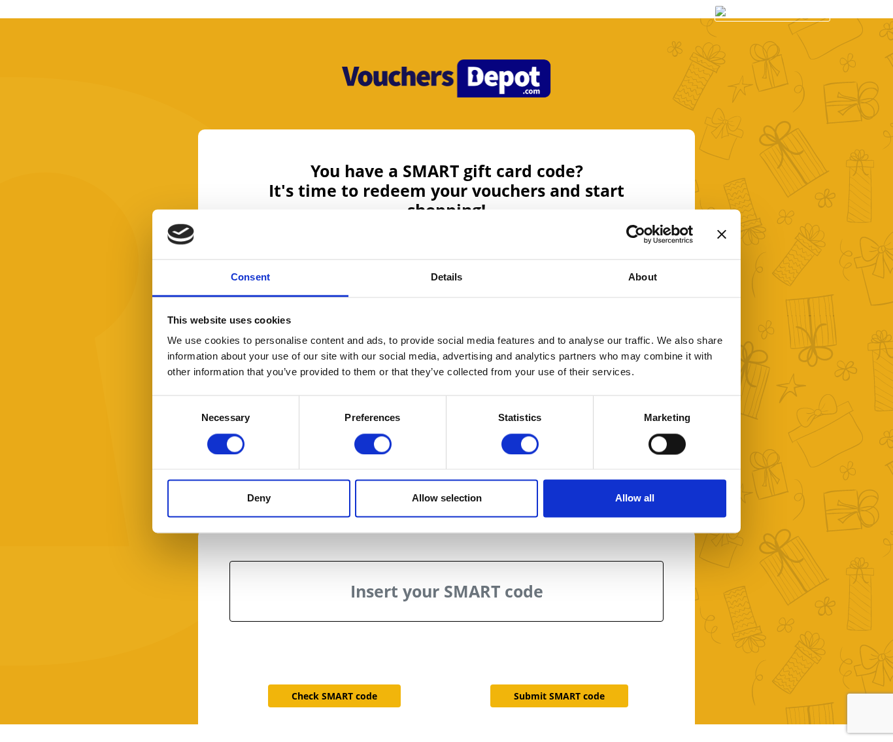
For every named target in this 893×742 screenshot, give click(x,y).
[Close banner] (721, 234)
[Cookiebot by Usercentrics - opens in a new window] (636, 234)
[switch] (373, 443)
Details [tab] (447, 277)
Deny (259, 498)
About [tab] (642, 277)
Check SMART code (334, 696)
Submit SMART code (559, 696)
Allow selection (447, 498)
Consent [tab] (250, 277)
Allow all (634, 498)
